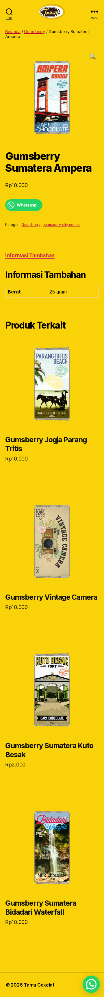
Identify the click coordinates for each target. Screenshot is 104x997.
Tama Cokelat (39, 985)
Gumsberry (34, 31)
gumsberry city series (60, 224)
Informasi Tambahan (30, 255)
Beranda (13, 31)
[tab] (30, 255)
